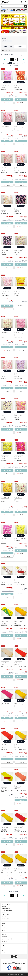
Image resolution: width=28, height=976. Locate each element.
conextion (4, 948)
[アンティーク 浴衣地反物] (7, 570)
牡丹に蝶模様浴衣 (18, 213)
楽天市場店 (4, 937)
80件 (18, 63)
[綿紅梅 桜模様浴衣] (21, 323)
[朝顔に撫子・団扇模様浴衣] (21, 158)
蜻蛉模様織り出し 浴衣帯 (6, 625)
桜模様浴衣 (3, 337)
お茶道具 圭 (4, 928)
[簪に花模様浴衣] (21, 446)
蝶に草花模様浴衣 (5, 213)
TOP (3, 50)
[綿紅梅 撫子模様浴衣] (7, 282)
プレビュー (8, 82)
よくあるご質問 (5, 919)
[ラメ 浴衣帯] (7, 817)
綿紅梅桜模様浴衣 (18, 89)
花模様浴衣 (3, 89)
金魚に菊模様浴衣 (18, 130)
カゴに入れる (8, 99)
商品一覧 (8, 50)
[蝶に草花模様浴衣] (7, 199)
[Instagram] (15, 956)
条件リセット (20, 46)
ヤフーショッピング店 (7, 939)
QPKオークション (6, 930)
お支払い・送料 (5, 914)
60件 (14, 63)
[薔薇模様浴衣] (7, 158)
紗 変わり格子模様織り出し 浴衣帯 (7, 791)
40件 (10, 63)
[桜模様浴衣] (7, 323)
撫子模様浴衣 (4, 543)
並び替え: (17, 55)
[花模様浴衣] (7, 75)
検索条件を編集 (8, 46)
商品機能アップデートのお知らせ (13, 9)
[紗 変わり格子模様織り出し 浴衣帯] (7, 776)
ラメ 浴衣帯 (4, 831)
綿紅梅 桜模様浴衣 (19, 337)
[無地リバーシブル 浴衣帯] (7, 652)
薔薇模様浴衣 (4, 172)
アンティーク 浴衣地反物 (6, 584)
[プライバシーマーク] (9, 967)
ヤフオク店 (4, 941)
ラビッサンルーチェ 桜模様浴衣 (7, 131)
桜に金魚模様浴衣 (18, 378)
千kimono (4, 950)
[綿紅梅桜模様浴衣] (21, 75)
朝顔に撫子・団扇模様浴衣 (20, 172)
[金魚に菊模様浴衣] (21, 117)
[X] (12, 956)
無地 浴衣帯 (4, 749)
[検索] (25, 6)
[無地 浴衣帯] (7, 735)
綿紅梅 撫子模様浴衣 (5, 295)
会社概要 (4, 906)
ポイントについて (6, 916)
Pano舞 (3, 952)
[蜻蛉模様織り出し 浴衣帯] (7, 611)
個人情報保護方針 (6, 908)
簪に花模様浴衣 (18, 460)
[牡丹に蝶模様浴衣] (21, 199)
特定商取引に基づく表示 (7, 910)
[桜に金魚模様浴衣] (21, 364)
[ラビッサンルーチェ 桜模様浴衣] (7, 117)
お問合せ (4, 912)
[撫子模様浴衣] (7, 529)
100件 (23, 63)
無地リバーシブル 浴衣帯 (6, 666)
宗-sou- (3, 925)
